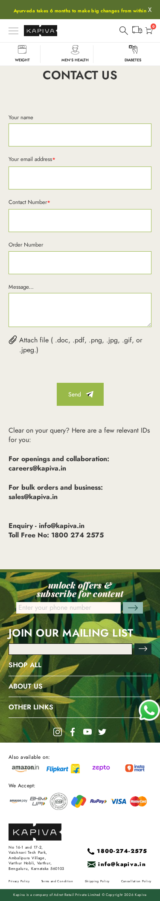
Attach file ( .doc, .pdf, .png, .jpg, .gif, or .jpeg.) (80, 345)
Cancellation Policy (136, 881)
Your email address (32, 159)
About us (26, 686)
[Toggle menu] (13, 30)
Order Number (26, 245)
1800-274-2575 (122, 851)
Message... (21, 287)
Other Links (31, 707)
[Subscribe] (142, 649)
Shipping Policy (97, 881)
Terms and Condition (57, 881)
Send (74, 394)
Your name (21, 117)
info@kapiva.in (122, 864)
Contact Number (29, 202)
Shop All (25, 665)
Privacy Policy (19, 881)
